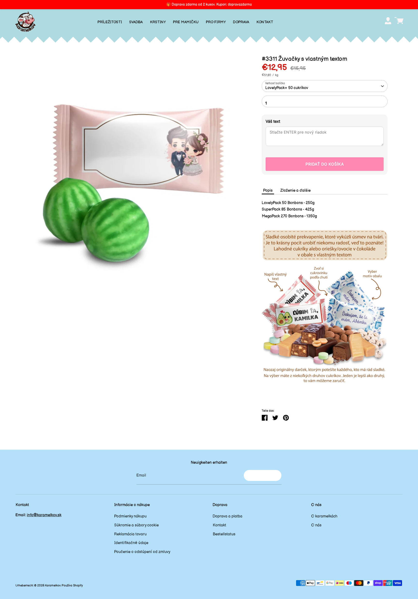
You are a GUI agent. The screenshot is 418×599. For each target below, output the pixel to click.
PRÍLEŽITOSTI (109, 22)
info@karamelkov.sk (44, 515)
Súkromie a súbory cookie (136, 525)
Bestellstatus (224, 534)
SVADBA (136, 22)
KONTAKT (264, 22)
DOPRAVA (241, 22)
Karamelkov (52, 585)
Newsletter (262, 475)
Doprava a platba (227, 516)
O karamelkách (324, 516)
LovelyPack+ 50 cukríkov (286, 88)
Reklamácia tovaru (130, 534)
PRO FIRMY (216, 22)
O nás (316, 525)
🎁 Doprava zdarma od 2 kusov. (209, 4)
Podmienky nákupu (130, 516)
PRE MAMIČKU (186, 22)
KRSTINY (158, 22)
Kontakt (219, 525)
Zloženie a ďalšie (295, 190)
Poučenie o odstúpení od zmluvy (142, 552)
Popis (268, 190)
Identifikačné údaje (131, 543)
